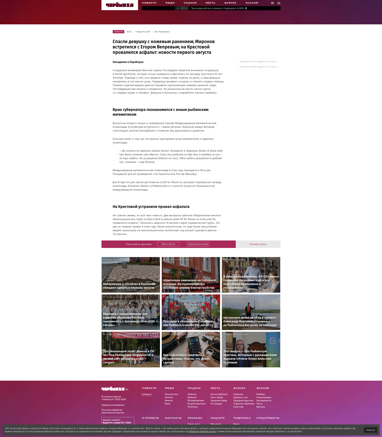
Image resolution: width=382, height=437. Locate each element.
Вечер (236, 424)
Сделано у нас (240, 397)
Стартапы (238, 394)
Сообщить (147, 394)
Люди (170, 3)
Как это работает (219, 394)
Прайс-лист (194, 424)
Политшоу (193, 407)
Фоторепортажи (123, 260)
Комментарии (258, 244)
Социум (190, 3)
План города (217, 397)
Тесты (259, 403)
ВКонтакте (216, 424)
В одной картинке (196, 403)
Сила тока (238, 407)
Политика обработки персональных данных (112, 411)
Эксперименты (263, 400)
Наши (167, 403)
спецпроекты (267, 418)
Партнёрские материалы (188, 334)
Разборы (242, 260)
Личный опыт (243, 297)
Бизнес (230, 3)
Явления (192, 397)
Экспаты (169, 397)
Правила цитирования (112, 405)
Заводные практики (125, 297)
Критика (260, 407)
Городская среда (219, 400)
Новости (149, 3)
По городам (216, 403)
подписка (242, 418)
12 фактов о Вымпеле (243, 403)
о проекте (150, 418)
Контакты (173, 418)
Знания (251, 3)
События (182, 297)
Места (210, 3)
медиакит (261, 61)
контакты (272, 61)
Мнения (169, 400)
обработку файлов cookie (202, 431)
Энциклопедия (263, 397)
